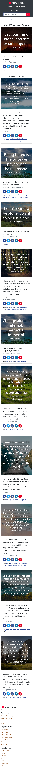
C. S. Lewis (4, 739)
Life (2, 758)
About (23, 7)
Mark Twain (5, 732)
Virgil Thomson (12, 20)
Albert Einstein (6, 735)
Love (2, 761)
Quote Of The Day (17, 10)
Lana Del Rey (9, 492)
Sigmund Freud (10, 690)
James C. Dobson (11, 299)
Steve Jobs (4, 730)
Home (3, 20)
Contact (17, 7)
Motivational (5, 751)
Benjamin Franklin (7, 742)
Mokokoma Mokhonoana (14, 187)
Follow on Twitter (7, 718)
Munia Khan (9, 621)
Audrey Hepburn (11, 236)
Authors (10, 7)
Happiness (4, 763)
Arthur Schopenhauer (12, 353)
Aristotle (4, 744)
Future (3, 766)
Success (3, 756)
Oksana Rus (9, 131)
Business (4, 753)
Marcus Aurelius (6, 737)
